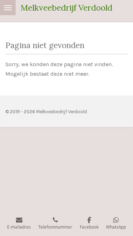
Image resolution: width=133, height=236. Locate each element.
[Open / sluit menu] (8, 7)
